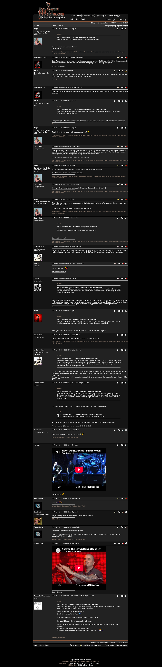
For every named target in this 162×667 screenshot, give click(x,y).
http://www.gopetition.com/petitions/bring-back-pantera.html (77, 617)
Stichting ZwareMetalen (86, 665)
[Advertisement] (97, 8)
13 (125, 23)
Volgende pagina (122, 26)
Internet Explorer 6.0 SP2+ (78, 663)
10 (119, 23)
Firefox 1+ (99, 663)
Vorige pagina (110, 26)
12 (123, 23)
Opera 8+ (91, 663)
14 (127, 23)
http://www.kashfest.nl (59, 271)
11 (121, 23)
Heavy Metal (80, 19)
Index (72, 19)
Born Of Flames (57, 592)
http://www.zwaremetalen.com (81, 660)
